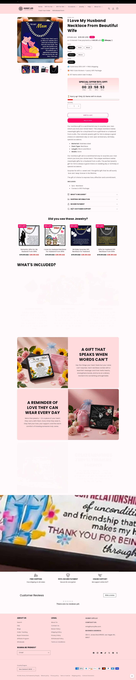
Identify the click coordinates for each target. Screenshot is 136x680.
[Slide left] (19, 69)
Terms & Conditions (58, 642)
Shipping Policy (56, 632)
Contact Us (55, 626)
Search (19, 622)
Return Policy (55, 629)
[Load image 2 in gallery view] (35, 69)
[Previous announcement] (18, 2)
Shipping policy (76, 675)
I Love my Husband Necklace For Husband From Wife (55, 250)
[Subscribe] (48, 652)
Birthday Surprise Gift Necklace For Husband (81, 250)
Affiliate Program (23, 639)
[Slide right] (61, 69)
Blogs (19, 629)
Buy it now (88, 120)
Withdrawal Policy (57, 639)
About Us (54, 622)
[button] (49, 7)
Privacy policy (55, 675)
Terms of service (65, 675)
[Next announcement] (118, 2)
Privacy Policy (56, 635)
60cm (80, 55)
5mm (71, 62)
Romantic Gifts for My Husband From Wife (29, 250)
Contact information (88, 675)
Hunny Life (25, 675)
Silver (71, 47)
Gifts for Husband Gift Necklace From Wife (106, 250)
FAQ (18, 626)
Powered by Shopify (33, 675)
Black (88, 47)
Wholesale (20, 642)
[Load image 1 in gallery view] (26, 69)
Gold (80, 47)
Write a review (109, 595)
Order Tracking (22, 632)
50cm (71, 55)
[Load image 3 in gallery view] (44, 69)
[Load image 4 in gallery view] (54, 69)
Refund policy (45, 675)
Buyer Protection (23, 635)
